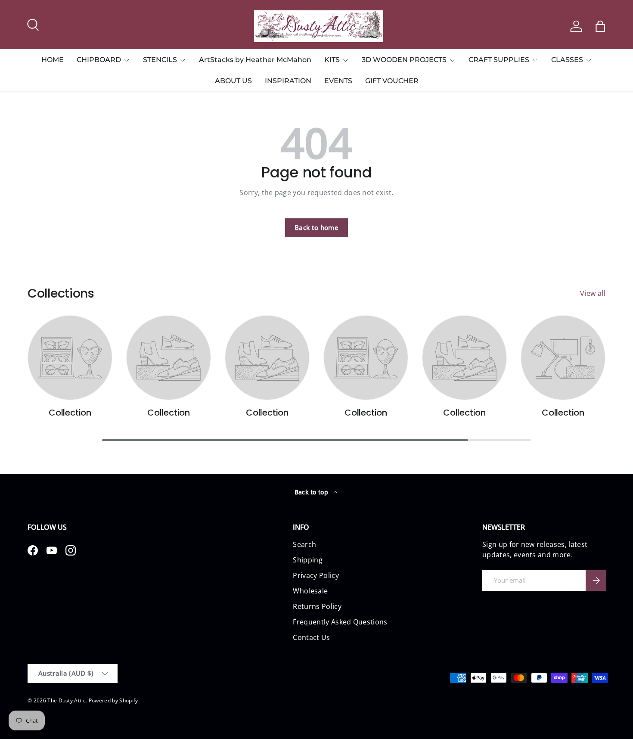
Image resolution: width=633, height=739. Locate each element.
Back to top (312, 492)
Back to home (316, 227)
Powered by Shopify (113, 700)
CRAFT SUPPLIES (499, 60)
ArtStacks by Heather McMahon (255, 60)
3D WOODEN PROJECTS (404, 60)
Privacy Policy (315, 575)
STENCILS (160, 60)
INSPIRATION (288, 81)
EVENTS (338, 81)
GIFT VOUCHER (392, 81)
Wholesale (310, 591)
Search (304, 544)
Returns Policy (317, 606)
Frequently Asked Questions (340, 622)
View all (592, 293)
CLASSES (567, 60)
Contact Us (311, 637)
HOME (52, 60)
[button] (600, 26)
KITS (332, 60)
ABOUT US (233, 81)
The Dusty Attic (66, 700)
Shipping (308, 560)
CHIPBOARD (99, 60)
